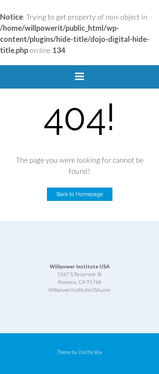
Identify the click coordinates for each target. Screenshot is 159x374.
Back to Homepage (80, 194)
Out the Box (90, 352)
